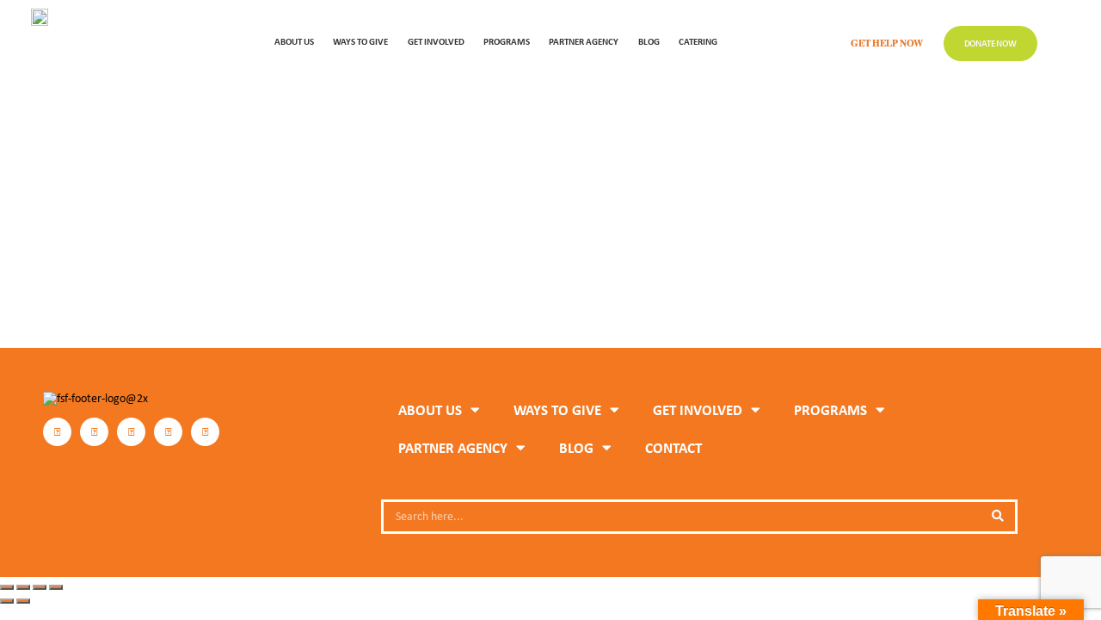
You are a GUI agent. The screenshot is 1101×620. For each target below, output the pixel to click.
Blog (649, 40)
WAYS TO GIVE (360, 40)
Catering (698, 40)
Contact (673, 447)
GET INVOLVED (436, 40)
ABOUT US (294, 40)
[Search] (998, 516)
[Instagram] (94, 432)
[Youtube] (205, 432)
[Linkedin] (168, 432)
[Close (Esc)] (56, 587)
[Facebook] (57, 432)
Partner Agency (583, 40)
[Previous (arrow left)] (7, 601)
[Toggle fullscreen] (23, 587)
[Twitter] (131, 432)
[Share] (39, 587)
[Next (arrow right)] (23, 601)
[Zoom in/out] (7, 587)
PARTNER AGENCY (452, 447)
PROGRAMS (506, 40)
